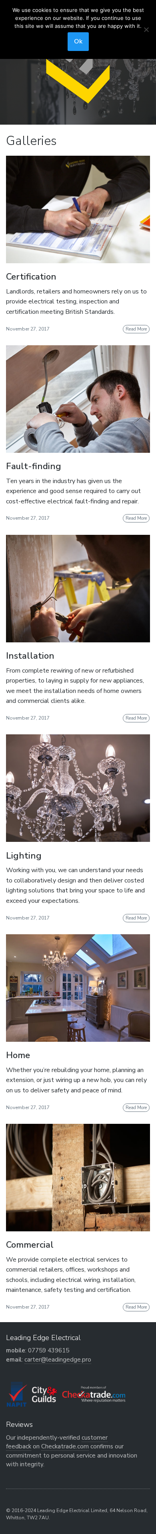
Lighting (24, 856)
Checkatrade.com (65, 1446)
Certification (31, 277)
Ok (78, 41)
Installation (30, 656)
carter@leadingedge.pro (57, 1360)
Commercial (30, 1245)
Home (18, 1055)
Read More (136, 329)
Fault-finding (33, 466)
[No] (146, 29)
